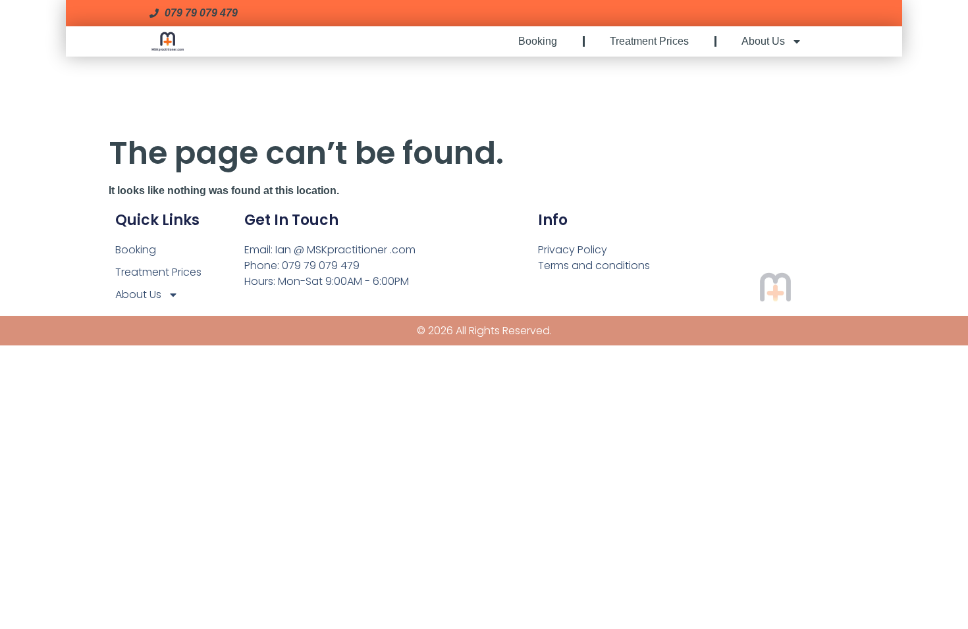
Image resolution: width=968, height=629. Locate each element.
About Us (763, 41)
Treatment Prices (649, 41)
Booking (537, 41)
